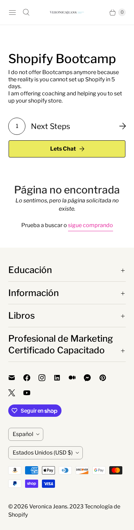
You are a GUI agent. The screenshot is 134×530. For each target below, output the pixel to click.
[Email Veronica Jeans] (15, 377)
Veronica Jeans (48, 506)
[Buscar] (26, 12)
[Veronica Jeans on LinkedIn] (61, 377)
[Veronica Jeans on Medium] (76, 377)
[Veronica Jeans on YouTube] (30, 392)
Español (23, 434)
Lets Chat (63, 148)
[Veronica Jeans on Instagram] (46, 377)
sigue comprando (90, 225)
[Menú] (12, 12)
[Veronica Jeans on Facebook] (30, 377)
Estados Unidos (43, 452)
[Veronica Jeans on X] (15, 392)
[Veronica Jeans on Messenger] (91, 377)
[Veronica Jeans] (67, 12)
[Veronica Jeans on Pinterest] (106, 377)
